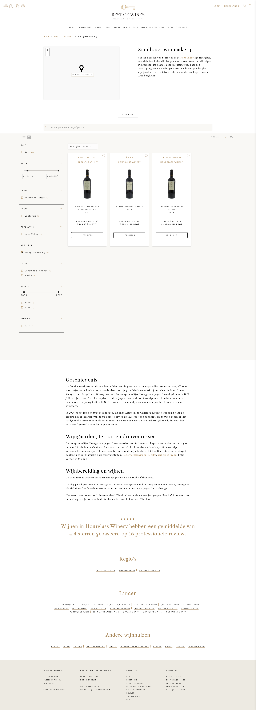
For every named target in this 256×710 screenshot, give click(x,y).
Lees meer (127, 115)
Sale (135, 27)
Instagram (22, 6)
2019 (29, 307)
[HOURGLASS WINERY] (81, 68)
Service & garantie (136, 683)
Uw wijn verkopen (152, 27)
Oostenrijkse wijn (145, 604)
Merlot (30, 275)
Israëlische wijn (144, 608)
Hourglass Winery (37, 252)
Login (217, 6)
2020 (29, 302)
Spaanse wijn (131, 612)
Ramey (168, 646)
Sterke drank (122, 27)
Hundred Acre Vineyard (134, 646)
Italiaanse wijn (167, 608)
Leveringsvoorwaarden (138, 686)
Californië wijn (105, 570)
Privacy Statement (135, 690)
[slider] (27, 170)
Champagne (84, 27)
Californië (32, 215)
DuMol (113, 646)
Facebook (17, 6)
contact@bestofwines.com (96, 690)
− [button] (47, 54)
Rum (108, 27)
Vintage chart (133, 696)
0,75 (29, 325)
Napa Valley (187, 58)
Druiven (130, 693)
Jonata (157, 646)
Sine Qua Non (196, 646)
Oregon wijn (127, 570)
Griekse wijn (98, 608)
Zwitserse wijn (152, 612)
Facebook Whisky (52, 680)
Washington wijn (149, 570)
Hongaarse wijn (120, 608)
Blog (170, 27)
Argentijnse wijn (93, 604)
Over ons (181, 27)
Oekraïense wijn (176, 612)
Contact (5, 6)
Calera (77, 646)
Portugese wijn (79, 612)
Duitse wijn (79, 608)
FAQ (11, 6)
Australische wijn (118, 604)
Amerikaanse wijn (67, 604)
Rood (29, 152)
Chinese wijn (191, 604)
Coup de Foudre (95, 646)
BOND (66, 646)
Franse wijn (61, 608)
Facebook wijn (51, 677)
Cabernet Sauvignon (38, 270)
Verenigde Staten (36, 197)
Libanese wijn (190, 608)
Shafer (180, 646)
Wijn (72, 27)
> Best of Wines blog (54, 690)
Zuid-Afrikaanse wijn (106, 612)
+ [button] (47, 50)
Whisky (98, 27)
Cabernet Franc (167, 455)
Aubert (55, 646)
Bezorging (131, 680)
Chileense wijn (170, 604)
